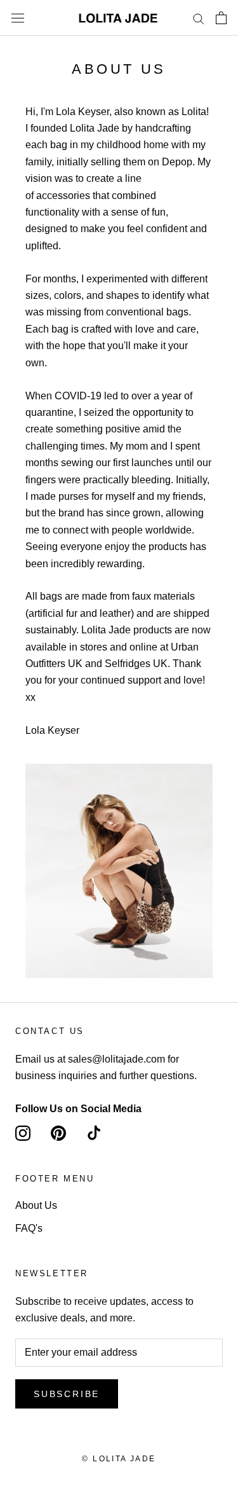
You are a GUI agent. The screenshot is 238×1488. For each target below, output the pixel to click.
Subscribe (67, 1394)
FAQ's (29, 1228)
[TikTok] (94, 1133)
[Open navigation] (17, 18)
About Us (36, 1205)
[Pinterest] (58, 1133)
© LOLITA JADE (118, 1458)
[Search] (198, 17)
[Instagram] (22, 1133)
